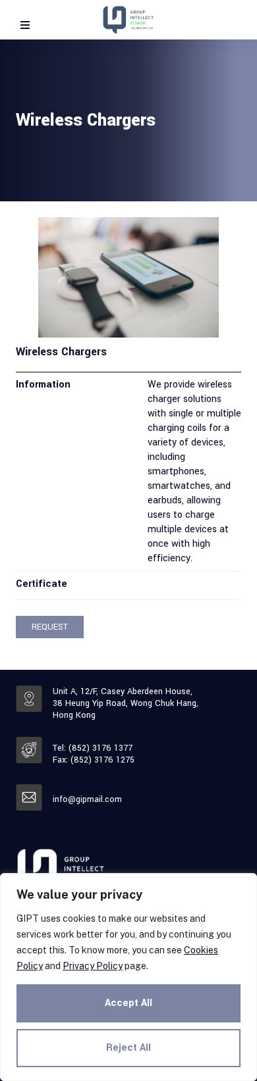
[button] (50, 627)
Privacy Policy (93, 966)
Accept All (128, 1003)
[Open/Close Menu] (24, 24)
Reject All (128, 1048)
